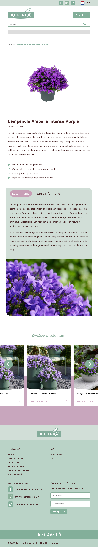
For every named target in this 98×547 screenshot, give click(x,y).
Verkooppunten (15, 458)
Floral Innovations (49, 543)
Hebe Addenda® (16, 466)
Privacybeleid (57, 454)
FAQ (52, 458)
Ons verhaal (13, 462)
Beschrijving (21, 193)
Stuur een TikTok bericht (27, 504)
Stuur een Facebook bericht (28, 489)
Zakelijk (79, 15)
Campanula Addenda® (19, 470)
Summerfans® (15, 474)
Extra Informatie (48, 193)
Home (11, 44)
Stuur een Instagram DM (27, 496)
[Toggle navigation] (49, 32)
